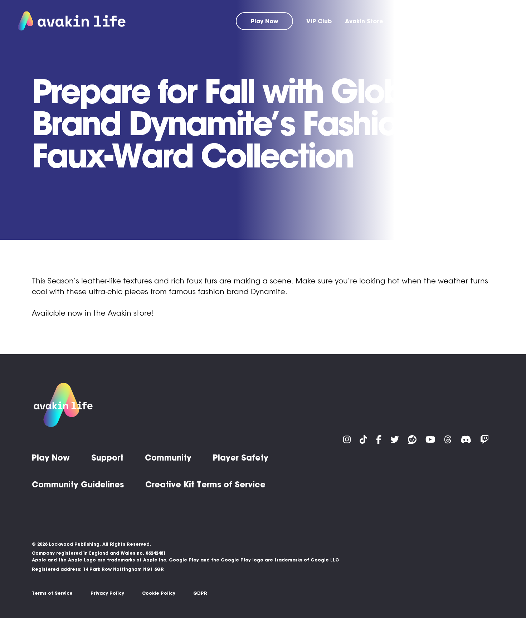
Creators (494, 21)
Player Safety (240, 458)
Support (408, 21)
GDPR (200, 593)
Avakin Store (364, 21)
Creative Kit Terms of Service (205, 485)
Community (451, 21)
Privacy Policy (107, 593)
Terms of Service (52, 593)
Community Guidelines (78, 485)
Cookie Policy (158, 593)
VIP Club (319, 21)
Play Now (264, 21)
